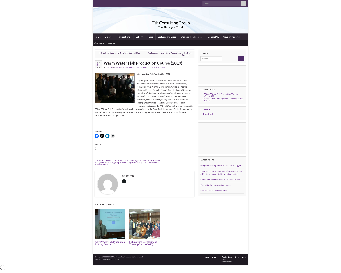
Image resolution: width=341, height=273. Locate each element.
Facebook (205, 110)
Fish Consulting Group (170, 22)
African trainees (104, 160)
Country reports (231, 36)
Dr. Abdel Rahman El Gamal (123, 160)
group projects (120, 162)
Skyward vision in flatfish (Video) (213, 191)
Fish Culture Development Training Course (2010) (119, 53)
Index (150, 36)
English (128, 67)
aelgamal (109, 67)
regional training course (138, 162)
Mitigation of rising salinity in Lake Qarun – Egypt (220, 165)
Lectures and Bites (167, 36)
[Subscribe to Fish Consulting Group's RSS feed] (96, 3)
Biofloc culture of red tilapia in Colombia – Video (220, 179)
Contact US (213, 36)
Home (98, 36)
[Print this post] (192, 67)
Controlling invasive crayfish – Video (215, 185)
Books (224, 259)
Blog (237, 257)
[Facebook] (100, 3)
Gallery (139, 36)
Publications (124, 36)
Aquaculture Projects (192, 36)
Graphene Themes (112, 259)
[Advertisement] (213, 138)
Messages (111, 43)
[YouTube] (104, 3)
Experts (109, 36)
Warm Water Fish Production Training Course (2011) (110, 243)
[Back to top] (335, 267)
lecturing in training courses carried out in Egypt (148, 67)
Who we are (99, 43)
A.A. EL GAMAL (119, 67)
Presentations (227, 262)
